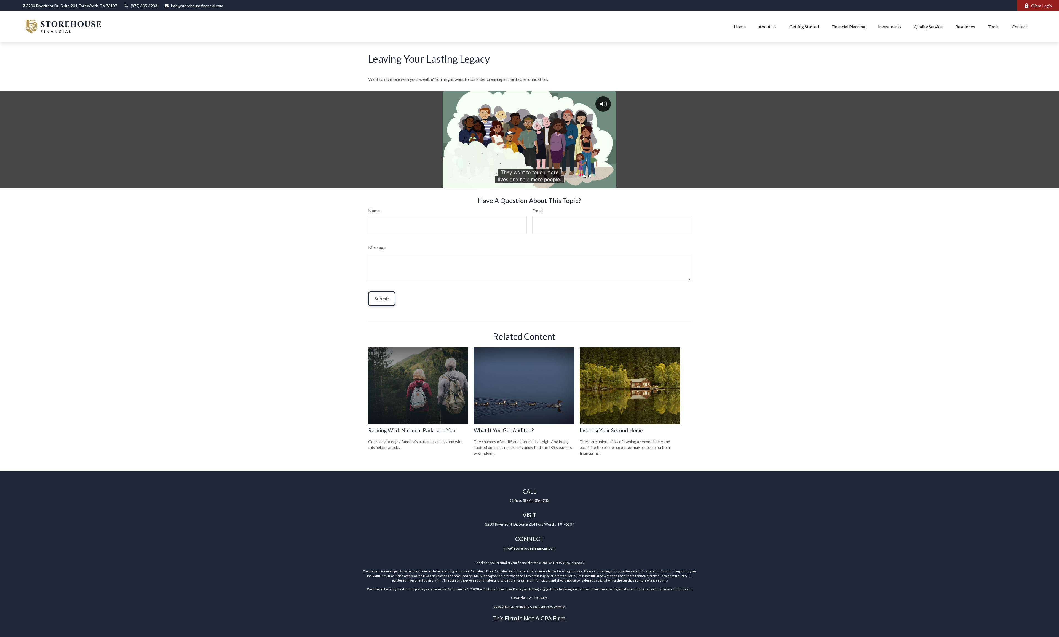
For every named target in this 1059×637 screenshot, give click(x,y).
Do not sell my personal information (666, 589)
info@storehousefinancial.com (197, 5)
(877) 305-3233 (144, 5)
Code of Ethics (503, 606)
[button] (740, 26)
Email (537, 210)
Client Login (1041, 5)
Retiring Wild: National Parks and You (411, 430)
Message (377, 247)
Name (374, 210)
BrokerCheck (574, 562)
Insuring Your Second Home (611, 430)
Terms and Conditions (530, 606)
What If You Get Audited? (504, 430)
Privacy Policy (556, 606)
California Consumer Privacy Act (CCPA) (511, 589)
